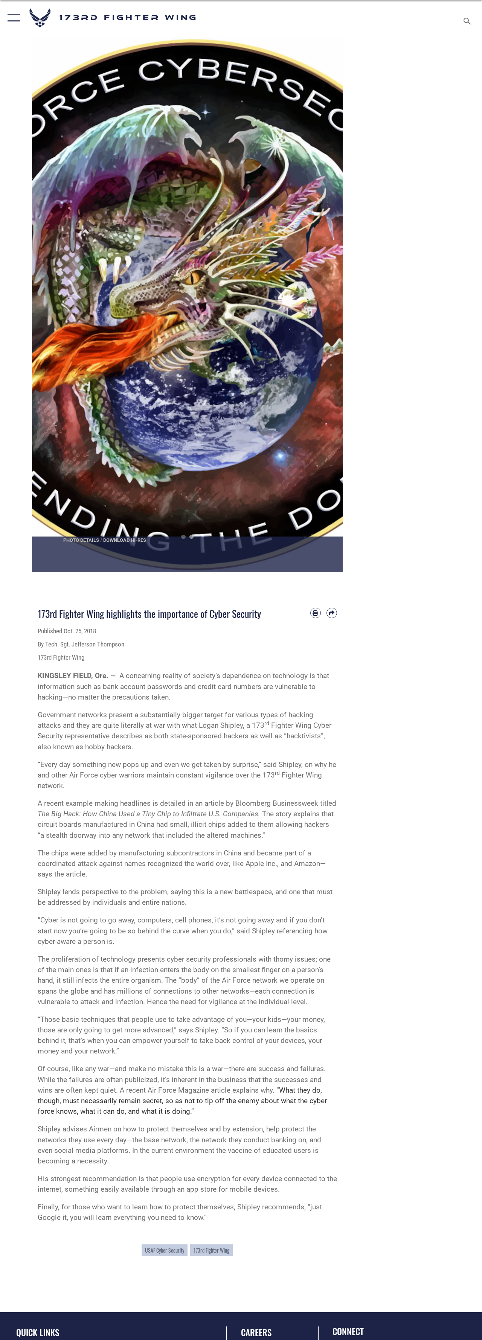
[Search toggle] (468, 17)
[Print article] (315, 613)
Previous (47, 304)
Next (327, 304)
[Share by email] (331, 613)
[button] (12, 18)
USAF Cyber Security (164, 1250)
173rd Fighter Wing (211, 1250)
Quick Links (37, 1332)
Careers (256, 1332)
